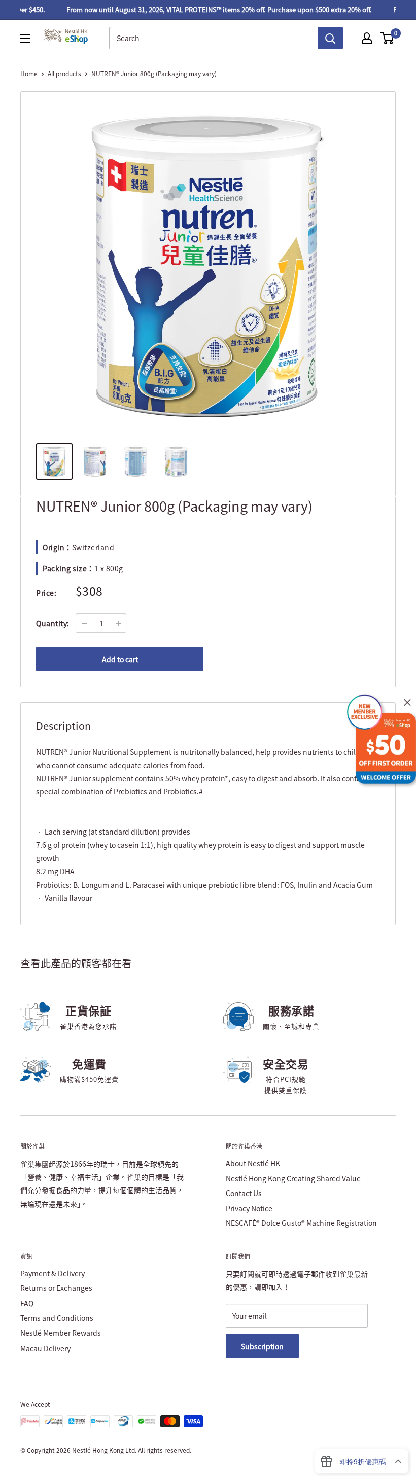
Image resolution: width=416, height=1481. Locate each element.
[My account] (367, 38)
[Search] (330, 38)
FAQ (26, 1303)
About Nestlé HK (253, 1163)
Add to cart (120, 659)
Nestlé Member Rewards (60, 1333)
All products (64, 73)
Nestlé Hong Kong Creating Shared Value (293, 1178)
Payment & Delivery (52, 1273)
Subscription (262, 1346)
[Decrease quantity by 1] (84, 623)
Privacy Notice (249, 1208)
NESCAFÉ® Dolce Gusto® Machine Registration (301, 1223)
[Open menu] (25, 38)
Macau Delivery (45, 1348)
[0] (387, 38)
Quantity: (53, 623)
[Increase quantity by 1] (118, 623)
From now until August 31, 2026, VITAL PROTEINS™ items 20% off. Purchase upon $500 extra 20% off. (210, 9)
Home (29, 73)
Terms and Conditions (56, 1318)
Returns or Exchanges (56, 1288)
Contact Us (244, 1193)
